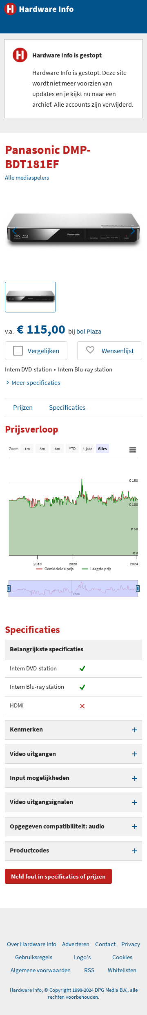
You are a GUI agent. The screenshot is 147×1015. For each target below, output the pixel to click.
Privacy (130, 944)
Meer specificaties (35, 382)
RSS (89, 970)
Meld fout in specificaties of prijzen (58, 876)
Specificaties (67, 407)
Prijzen (23, 407)
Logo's (82, 957)
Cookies (122, 957)
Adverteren (75, 944)
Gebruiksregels (33, 957)
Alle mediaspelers (27, 177)
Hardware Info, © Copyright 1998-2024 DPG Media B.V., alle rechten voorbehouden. (74, 993)
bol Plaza (88, 331)
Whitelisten (122, 970)
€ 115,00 (41, 329)
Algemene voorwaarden (41, 970)
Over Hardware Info (31, 944)
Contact (105, 944)
